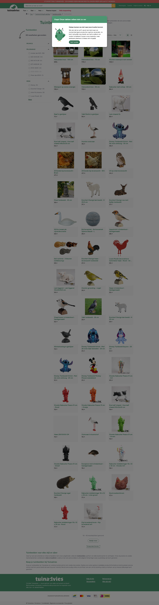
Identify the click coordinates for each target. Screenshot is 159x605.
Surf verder (74, 42)
